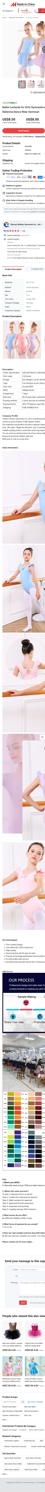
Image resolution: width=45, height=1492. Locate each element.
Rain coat (27, 1415)
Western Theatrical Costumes (15, 1446)
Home (4, 17)
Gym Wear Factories (33, 1458)
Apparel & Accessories (16, 17)
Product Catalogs (36, 1402)
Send (23, 1302)
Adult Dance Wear (31, 1469)
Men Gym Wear (30, 1407)
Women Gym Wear (9, 1407)
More (4, 1474)
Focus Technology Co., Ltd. (30, 1482)
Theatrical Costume (32, 17)
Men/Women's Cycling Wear (12, 1411)
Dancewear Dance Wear (13, 1464)
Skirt (41, 1440)
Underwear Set (29, 1440)
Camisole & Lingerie (11, 1440)
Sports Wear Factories (12, 1458)
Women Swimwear (31, 1411)
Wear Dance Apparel (11, 1469)
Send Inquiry (23, 131)
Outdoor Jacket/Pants (10, 1415)
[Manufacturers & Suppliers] (22, 4)
